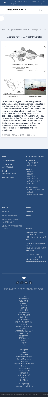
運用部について (31, 207)
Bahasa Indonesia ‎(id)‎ (24, 357)
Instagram (24, 350)
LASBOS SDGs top (8, 167)
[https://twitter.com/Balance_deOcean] (17, 282)
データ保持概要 (24, 384)
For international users (9, 173)
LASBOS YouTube (8, 160)
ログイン (43, 3)
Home (4, 156)
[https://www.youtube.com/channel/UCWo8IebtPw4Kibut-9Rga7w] (26, 282)
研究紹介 (30, 172)
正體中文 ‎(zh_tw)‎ (24, 370)
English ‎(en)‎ (24, 361)
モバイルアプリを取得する (24, 386)
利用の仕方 (29, 211)
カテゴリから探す (33, 181)
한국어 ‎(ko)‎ (24, 380)
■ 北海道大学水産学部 (9, 215)
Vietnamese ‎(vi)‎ (24, 368)
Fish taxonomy (4, 30)
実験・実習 (31, 176)
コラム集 (30, 192)
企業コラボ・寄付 (8, 177)
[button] (6, 3)
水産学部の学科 (32, 163)
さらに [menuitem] (40, 10)
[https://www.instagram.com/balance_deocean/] (30, 282)
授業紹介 (30, 174)
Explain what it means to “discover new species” (20, 30)
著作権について (31, 215)
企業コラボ (24, 329)
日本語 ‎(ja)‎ (24, 354)
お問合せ (24, 340)
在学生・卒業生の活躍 (35, 194)
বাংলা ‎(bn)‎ (24, 377)
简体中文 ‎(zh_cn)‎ (24, 375)
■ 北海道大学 (6, 211)
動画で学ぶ (31, 183)
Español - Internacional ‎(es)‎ (24, 363)
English (24, 343)
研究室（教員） (32, 165)
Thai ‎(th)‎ (24, 366)
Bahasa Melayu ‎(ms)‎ (24, 359)
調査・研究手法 (32, 178)
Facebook (24, 352)
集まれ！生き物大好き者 (35, 190)
